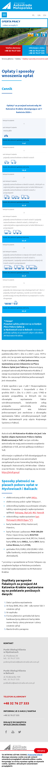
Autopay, (19, 512)
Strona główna (7, 59)
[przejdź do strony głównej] (17, 5)
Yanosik (40, 512)
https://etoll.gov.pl (10, 472)
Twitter (19, 731)
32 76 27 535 (13, 679)
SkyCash (28, 512)
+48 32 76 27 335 (37, 50)
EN (45, 15)
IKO (34, 512)
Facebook (6, 731)
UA (40, 15)
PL (34, 15)
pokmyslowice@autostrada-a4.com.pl (21, 662)
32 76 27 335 (13, 658)
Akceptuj (41, 750)
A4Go (34, 497)
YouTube (12, 731)
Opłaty (18, 59)
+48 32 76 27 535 (37, 53)
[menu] (4, 14)
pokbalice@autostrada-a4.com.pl (19, 683)
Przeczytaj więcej (35, 754)
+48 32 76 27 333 (13, 50)
